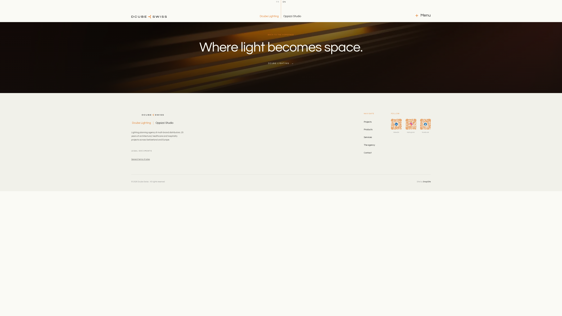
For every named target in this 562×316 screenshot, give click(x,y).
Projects (368, 122)
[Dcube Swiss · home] (149, 16)
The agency (369, 145)
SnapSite (427, 182)
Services (368, 137)
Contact (368, 153)
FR (277, 2)
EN (284, 2)
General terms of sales (140, 159)
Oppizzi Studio (292, 16)
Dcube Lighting (269, 16)
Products (368, 129)
